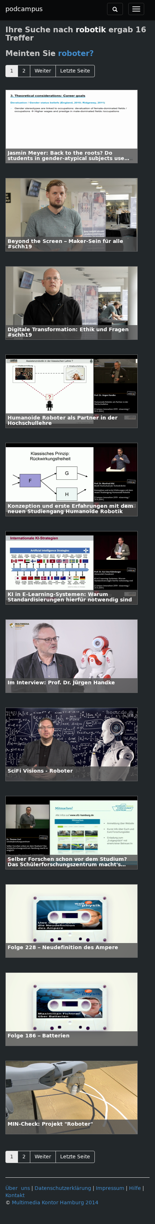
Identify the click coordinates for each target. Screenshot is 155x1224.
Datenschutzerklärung (63, 1188)
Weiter (43, 71)
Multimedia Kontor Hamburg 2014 (55, 1203)
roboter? (76, 53)
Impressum (110, 1188)
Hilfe (135, 1188)
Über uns (17, 1188)
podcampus (24, 9)
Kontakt (15, 1195)
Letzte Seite (75, 71)
